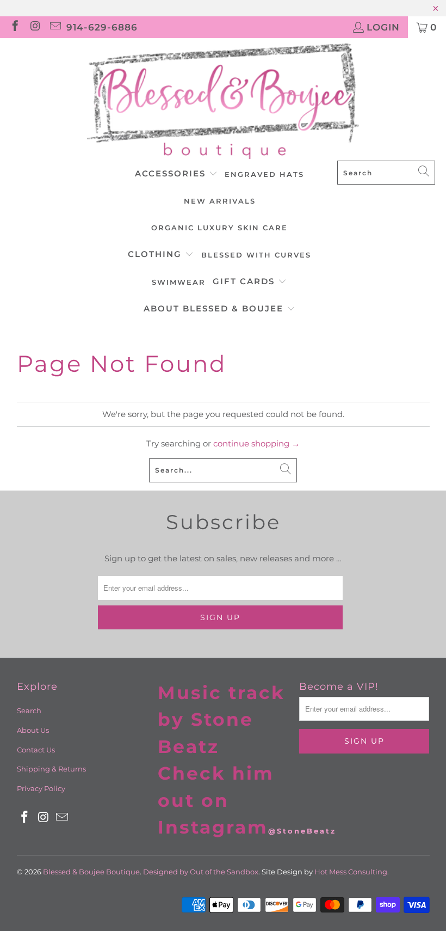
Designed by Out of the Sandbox (200, 871)
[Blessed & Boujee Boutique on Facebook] (14, 27)
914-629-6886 (102, 27)
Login (383, 27)
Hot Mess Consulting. (351, 871)
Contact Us (36, 749)
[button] (176, 174)
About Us (33, 730)
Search (29, 710)
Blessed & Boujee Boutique (91, 871)
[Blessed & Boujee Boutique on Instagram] (34, 27)
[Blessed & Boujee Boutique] (223, 102)
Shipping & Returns (51, 768)
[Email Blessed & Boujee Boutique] (54, 27)
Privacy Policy (41, 788)
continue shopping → (256, 443)
